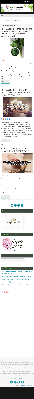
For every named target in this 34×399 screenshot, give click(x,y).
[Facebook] (27, 1)
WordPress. (29, 385)
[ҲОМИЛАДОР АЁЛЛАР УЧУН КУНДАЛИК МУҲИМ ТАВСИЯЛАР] (17, 163)
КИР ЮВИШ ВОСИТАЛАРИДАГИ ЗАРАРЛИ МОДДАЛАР (17, 276)
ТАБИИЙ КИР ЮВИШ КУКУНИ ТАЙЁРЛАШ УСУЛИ (15, 279)
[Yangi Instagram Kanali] (30, 1)
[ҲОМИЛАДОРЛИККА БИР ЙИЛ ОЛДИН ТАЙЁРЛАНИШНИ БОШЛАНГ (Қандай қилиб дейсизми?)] (17, 107)
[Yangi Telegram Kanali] (32, 1)
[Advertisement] (13, 324)
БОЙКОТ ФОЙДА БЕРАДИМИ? (10, 282)
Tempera (23, 385)
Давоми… (4, 82)
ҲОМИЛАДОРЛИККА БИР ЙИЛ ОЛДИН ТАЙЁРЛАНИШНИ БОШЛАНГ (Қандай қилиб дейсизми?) (16, 92)
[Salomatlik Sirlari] (25, 1)
